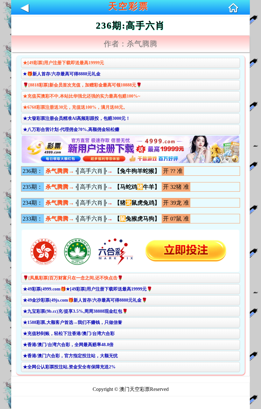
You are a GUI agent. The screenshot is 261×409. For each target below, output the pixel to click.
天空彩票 (128, 6)
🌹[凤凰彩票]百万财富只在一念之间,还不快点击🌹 (73, 278)
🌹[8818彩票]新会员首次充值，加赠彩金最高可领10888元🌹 (82, 85)
